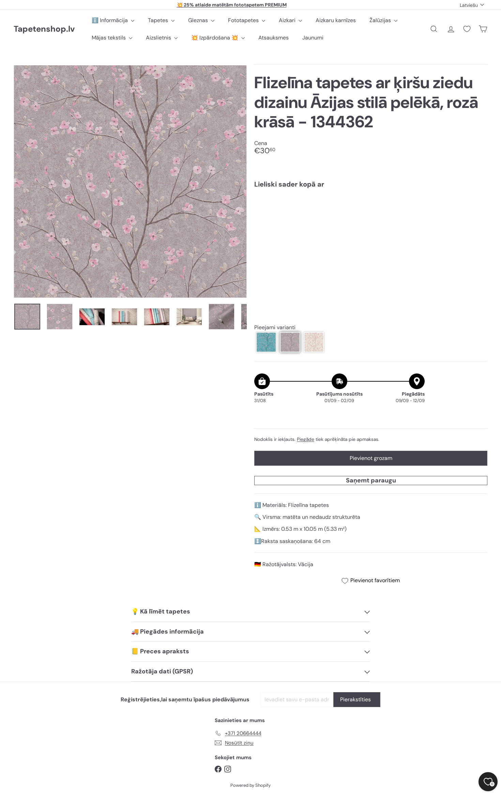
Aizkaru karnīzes (336, 20)
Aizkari (288, 20)
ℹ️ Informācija (110, 20)
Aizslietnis (159, 37)
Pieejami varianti (274, 327)
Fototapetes (244, 20)
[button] (266, 342)
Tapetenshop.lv (44, 29)
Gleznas (198, 20)
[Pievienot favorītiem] (478, 207)
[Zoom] (130, 181)
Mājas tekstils (109, 37)
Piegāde (305, 439)
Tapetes (158, 20)
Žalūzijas (380, 20)
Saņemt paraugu (371, 480)
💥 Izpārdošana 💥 (215, 37)
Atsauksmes (273, 37)
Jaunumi (312, 37)
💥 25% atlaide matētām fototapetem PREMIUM (232, 5)
